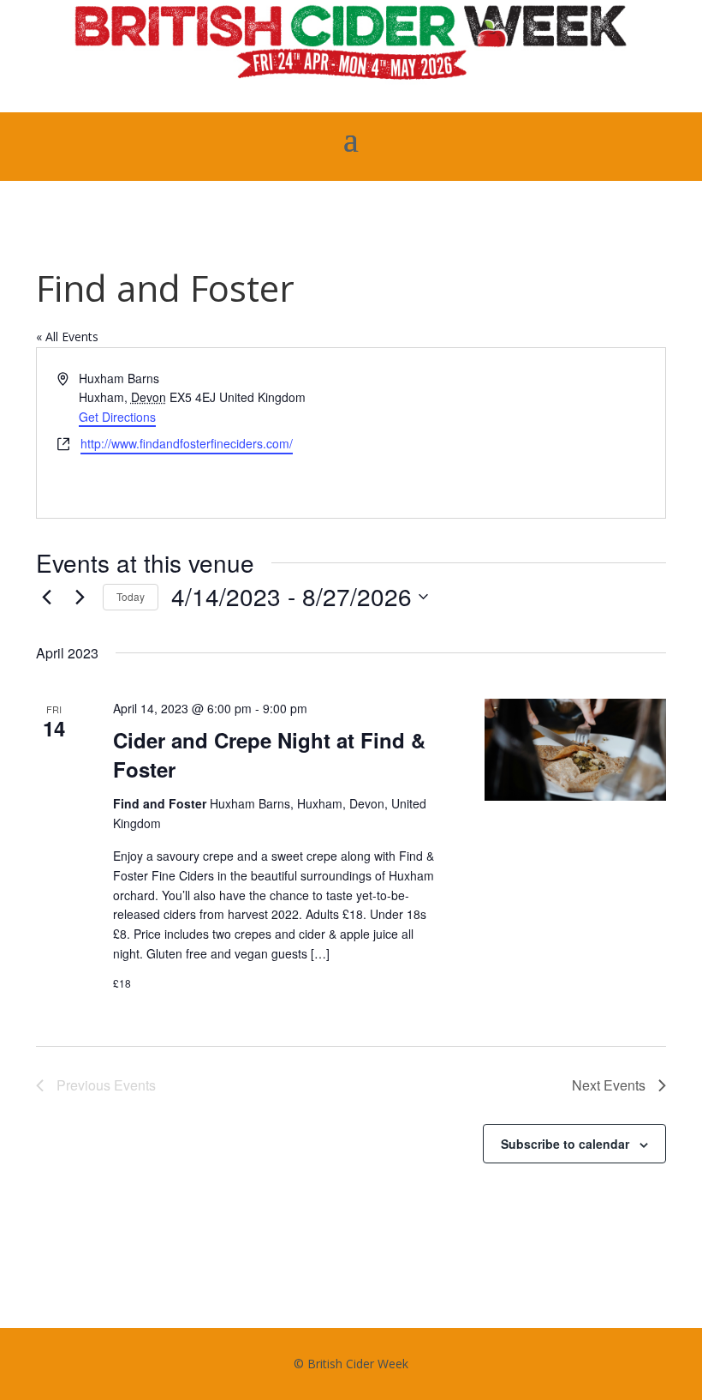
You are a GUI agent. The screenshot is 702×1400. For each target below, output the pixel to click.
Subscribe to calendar (565, 1143)
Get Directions (117, 416)
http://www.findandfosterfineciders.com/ (186, 443)
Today (130, 596)
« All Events (67, 336)
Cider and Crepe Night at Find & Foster (269, 754)
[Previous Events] (46, 596)
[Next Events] (79, 596)
